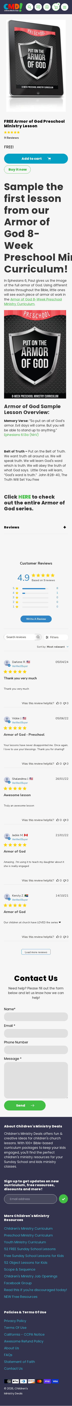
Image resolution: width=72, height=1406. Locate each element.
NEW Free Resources (20, 1296)
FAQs (8, 1355)
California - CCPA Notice (24, 1334)
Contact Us (13, 1368)
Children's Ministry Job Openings (30, 1276)
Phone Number (16, 1042)
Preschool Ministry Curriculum (28, 1235)
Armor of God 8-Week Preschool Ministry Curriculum (33, 301)
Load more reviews (36, 952)
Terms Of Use (15, 1327)
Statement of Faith (19, 1361)
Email (9, 1025)
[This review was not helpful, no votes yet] (64, 703)
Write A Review (36, 619)
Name (10, 1009)
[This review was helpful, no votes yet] (57, 703)
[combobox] (52, 647)
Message (13, 1058)
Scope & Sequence (19, 1269)
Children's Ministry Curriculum (28, 1228)
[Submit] (63, 1198)
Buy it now (17, 169)
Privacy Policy (15, 1320)
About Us (11, 1348)
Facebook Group (18, 1283)
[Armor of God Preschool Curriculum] (35, 397)
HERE (24, 496)
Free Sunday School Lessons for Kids (34, 1255)
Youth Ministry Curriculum (25, 1242)
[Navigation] (64, 7)
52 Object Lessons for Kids (25, 1262)
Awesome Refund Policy (23, 1341)
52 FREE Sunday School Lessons (30, 1249)
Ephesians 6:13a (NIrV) (21, 435)
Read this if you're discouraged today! (35, 1290)
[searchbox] (19, 637)
